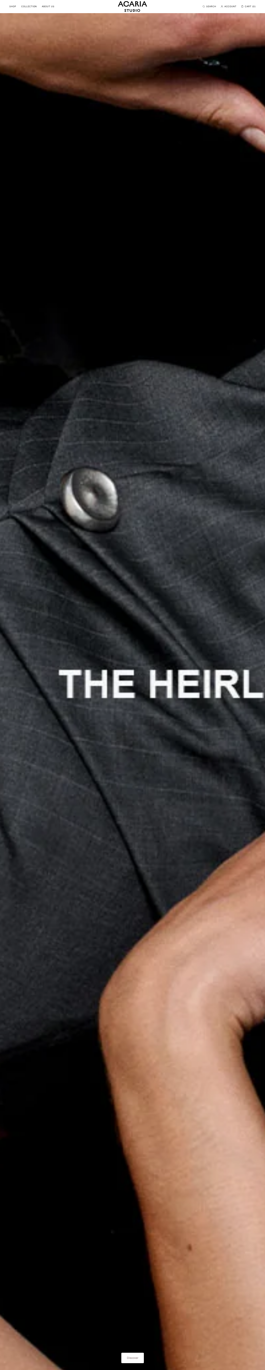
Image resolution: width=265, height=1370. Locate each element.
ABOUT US (48, 6)
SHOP (12, 6)
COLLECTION (29, 6)
